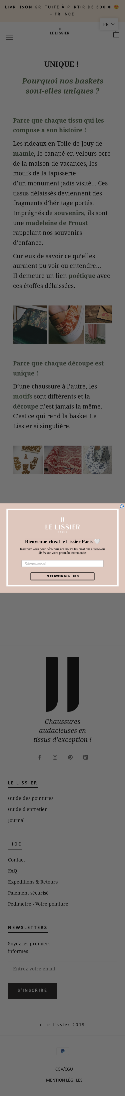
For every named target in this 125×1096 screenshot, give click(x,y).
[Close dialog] (122, 506)
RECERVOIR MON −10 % (62, 576)
